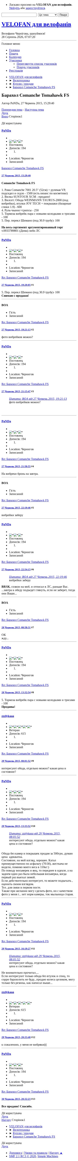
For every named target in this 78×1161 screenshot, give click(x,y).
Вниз (5, 116)
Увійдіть (14, 8)
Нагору (6, 1120)
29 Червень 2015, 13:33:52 (16, 826)
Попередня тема (12, 109)
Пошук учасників (28, 67)
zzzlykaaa (8, 716)
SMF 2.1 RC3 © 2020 (22, 1156)
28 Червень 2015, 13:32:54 (16, 692)
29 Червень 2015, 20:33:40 (16, 1037)
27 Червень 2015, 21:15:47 (16, 391)
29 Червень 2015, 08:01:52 (16, 761)
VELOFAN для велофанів (36, 24)
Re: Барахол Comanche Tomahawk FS (25, 277)
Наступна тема (34, 109)
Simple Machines (47, 1156)
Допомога (15, 1152)
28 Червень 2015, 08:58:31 (16, 627)
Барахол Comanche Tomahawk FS (23, 168)
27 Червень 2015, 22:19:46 (16, 507)
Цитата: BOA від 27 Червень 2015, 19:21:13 (38, 398)
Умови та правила (35, 1152)
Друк (5, 113)
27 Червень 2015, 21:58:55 (16, 466)
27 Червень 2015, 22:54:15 (16, 569)
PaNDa (6, 130)
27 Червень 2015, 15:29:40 (16, 175)
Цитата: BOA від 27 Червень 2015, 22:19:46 (38, 576)
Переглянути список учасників (37, 63)
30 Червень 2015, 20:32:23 (16, 1099)
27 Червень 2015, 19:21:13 (16, 329)
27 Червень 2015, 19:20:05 (16, 284)
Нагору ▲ (56, 1152)
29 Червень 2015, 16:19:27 (16, 948)
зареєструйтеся (35, 8)
